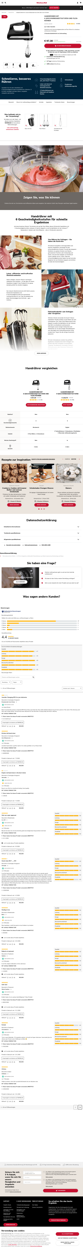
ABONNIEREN (61, 1190)
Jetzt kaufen (67, 405)
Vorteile (41, 102)
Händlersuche (10, 1224)
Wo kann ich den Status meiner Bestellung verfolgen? (60, 578)
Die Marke (35, 1205)
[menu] (2, 2)
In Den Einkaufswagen (64, 46)
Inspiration (49, 102)
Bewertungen (71, 102)
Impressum (20, 1213)
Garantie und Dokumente (7, 1213)
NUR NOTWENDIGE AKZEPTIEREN (67, 1238)
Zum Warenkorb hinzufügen (36, 405)
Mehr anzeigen (41, 353)
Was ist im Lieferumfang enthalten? (26, 102)
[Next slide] (38, 65)
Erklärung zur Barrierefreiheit (21, 1216)
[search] (5, 2)
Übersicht (11, 102)
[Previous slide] (2, 65)
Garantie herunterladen (13, 545)
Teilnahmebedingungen (23, 1205)
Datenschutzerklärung (15, 1192)
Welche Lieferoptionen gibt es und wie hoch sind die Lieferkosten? (59, 573)
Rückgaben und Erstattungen (21, 1210)
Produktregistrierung (58, 1220)
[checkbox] (44, 1172)
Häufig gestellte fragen (8, 1219)
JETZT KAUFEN (54, 8)
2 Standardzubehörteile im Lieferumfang (55, 33)
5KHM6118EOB (48, 24)
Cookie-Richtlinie (12, 1244)
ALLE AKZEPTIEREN (67, 1234)
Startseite (4, 12)
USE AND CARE (46, 545)
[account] (77, 3)
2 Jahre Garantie (50, 27)
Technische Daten (59, 102)
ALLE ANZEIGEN (20, 582)
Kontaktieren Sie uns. (9, 1217)
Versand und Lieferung (23, 1207)
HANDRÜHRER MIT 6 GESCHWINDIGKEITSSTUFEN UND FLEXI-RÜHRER (61, 18)
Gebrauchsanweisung (31, 545)
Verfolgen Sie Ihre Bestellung (8, 1210)
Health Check (7, 1205)
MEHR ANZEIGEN (14, 505)
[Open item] (26, 125)
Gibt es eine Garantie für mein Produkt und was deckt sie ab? (62, 583)
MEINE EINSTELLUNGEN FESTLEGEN (67, 1243)
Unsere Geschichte (37, 1207)
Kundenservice (7, 1207)
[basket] (80, 3)
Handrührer (11, 12)
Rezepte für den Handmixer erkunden (43, 459)
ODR (18, 1219)
